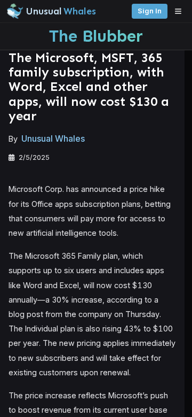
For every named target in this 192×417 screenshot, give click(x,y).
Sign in (150, 11)
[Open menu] (181, 11)
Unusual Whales (53, 138)
